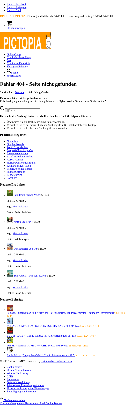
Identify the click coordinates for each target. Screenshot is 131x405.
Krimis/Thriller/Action (19, 165)
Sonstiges (12, 177)
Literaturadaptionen (17, 153)
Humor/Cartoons (16, 171)
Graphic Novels (15, 144)
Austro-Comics (15, 159)
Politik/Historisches (17, 147)
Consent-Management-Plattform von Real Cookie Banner (31, 403)
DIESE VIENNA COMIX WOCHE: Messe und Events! (38, 345)
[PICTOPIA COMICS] (25, 48)
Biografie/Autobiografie (20, 150)
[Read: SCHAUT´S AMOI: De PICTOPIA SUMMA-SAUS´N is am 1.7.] (10, 322)
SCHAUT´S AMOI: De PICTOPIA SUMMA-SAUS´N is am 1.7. (43, 325)
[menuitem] (69, 54)
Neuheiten (12, 141)
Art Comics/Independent (20, 156)
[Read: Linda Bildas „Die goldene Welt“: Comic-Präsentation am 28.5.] (10, 352)
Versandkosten (20, 206)
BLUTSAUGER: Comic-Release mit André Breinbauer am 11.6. (42, 335)
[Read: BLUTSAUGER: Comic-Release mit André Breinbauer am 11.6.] (10, 332)
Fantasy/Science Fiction (19, 168)
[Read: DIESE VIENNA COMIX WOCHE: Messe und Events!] (10, 342)
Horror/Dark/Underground (21, 162)
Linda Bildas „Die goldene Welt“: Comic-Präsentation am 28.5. (41, 355)
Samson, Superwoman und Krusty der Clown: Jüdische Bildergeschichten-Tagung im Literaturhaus (60, 312)
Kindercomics (14, 174)
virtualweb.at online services (56, 361)
